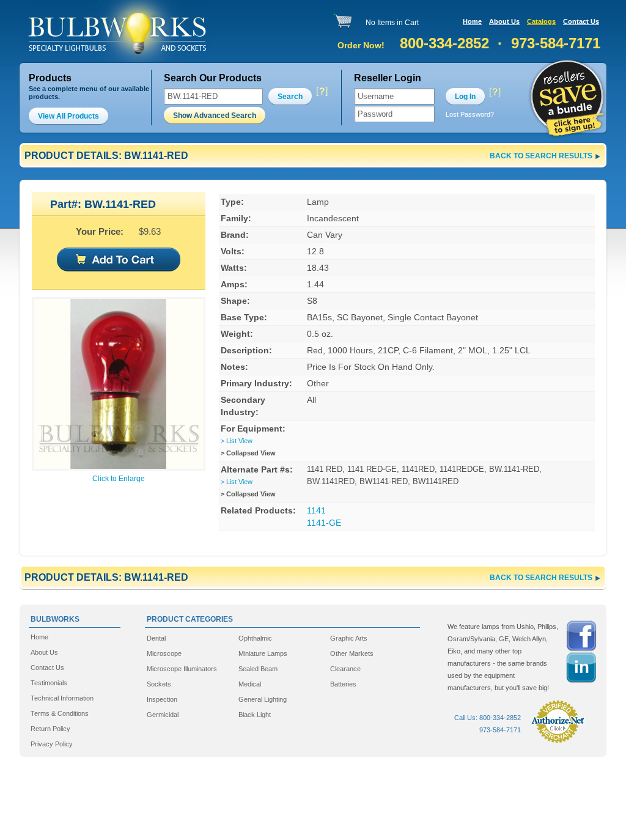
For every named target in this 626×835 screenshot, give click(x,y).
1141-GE (324, 523)
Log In (465, 96)
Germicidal (163, 714)
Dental (156, 638)
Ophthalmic (255, 638)
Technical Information (62, 698)
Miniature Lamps (262, 653)
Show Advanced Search (214, 115)
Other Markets (352, 653)
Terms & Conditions (60, 713)
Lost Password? (470, 114)
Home (472, 21)
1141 (316, 510)
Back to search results (541, 156)
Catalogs (541, 21)
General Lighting (262, 699)
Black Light (254, 714)
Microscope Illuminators (182, 668)
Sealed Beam (258, 668)
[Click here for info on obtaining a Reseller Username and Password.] (495, 92)
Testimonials (49, 682)
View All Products (68, 116)
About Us (504, 21)
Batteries (343, 684)
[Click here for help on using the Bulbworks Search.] (321, 92)
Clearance (345, 668)
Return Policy (50, 728)
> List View (236, 440)
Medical (249, 684)
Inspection (162, 699)
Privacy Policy (52, 744)
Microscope (164, 653)
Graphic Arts (348, 638)
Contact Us (581, 21)
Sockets (159, 684)
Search (290, 96)
